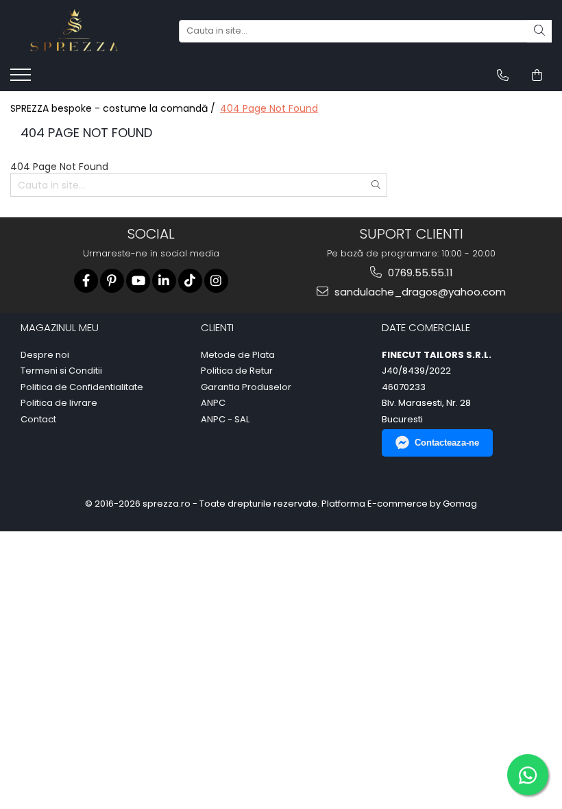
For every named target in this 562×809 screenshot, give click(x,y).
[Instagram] (216, 281)
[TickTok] (190, 281)
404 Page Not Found (269, 108)
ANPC (213, 403)
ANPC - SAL (225, 419)
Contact (38, 419)
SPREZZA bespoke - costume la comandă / (114, 108)
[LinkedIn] (164, 281)
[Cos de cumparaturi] (537, 75)
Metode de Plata (238, 355)
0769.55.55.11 (419, 272)
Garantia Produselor (246, 387)
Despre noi (45, 355)
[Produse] (22, 79)
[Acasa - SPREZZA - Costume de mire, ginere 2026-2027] (78, 31)
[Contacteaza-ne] (502, 75)
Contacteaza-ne (447, 442)
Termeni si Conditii (61, 371)
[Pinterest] (112, 281)
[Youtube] (138, 281)
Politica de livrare (59, 403)
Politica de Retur (237, 371)
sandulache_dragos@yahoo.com (419, 292)
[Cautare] (539, 31)
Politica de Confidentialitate (82, 387)
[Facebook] (86, 281)
